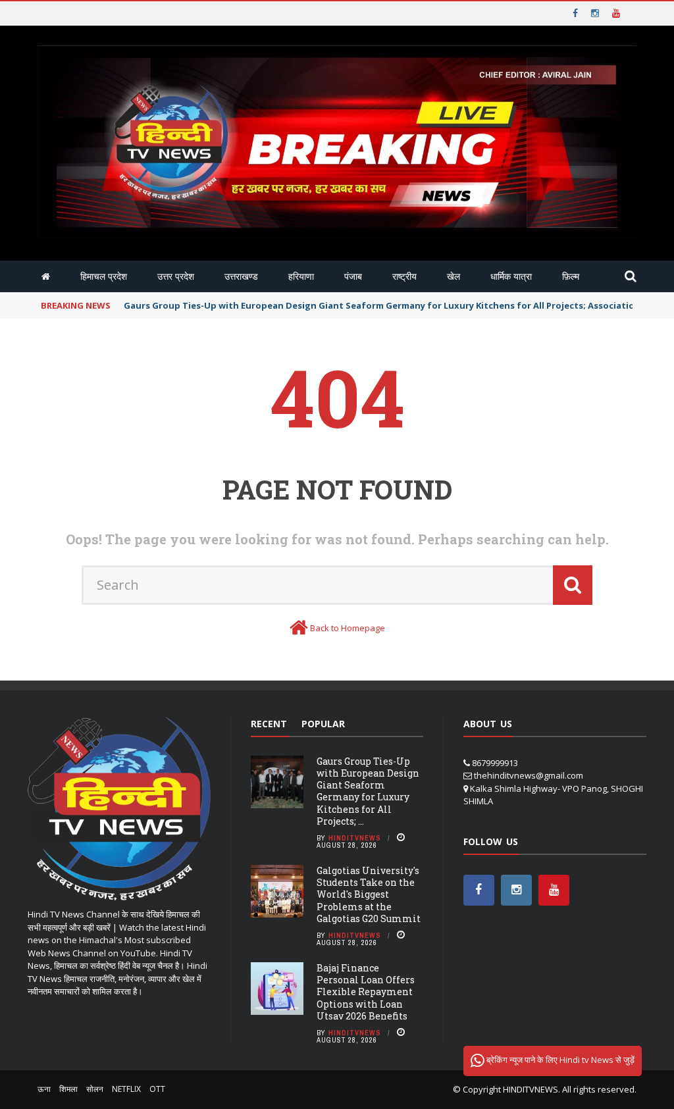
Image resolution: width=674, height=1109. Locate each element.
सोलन (94, 1089)
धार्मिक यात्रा (511, 276)
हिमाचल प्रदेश (103, 276)
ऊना (44, 1089)
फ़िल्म (570, 276)
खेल (453, 276)
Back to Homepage (347, 628)
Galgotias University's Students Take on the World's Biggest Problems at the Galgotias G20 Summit (369, 894)
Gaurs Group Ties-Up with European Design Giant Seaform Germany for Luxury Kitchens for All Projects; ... (368, 791)
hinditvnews (354, 837)
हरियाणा (301, 276)
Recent (269, 723)
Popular (323, 723)
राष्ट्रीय (404, 276)
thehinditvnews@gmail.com (528, 775)
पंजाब (353, 276)
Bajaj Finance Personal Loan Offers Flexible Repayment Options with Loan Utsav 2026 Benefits (366, 992)
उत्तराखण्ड (241, 276)
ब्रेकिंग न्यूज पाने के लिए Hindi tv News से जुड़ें (559, 1060)
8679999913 (495, 763)
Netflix (126, 1089)
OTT (157, 1089)
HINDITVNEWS (530, 1089)
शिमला (68, 1089)
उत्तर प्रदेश (175, 276)
